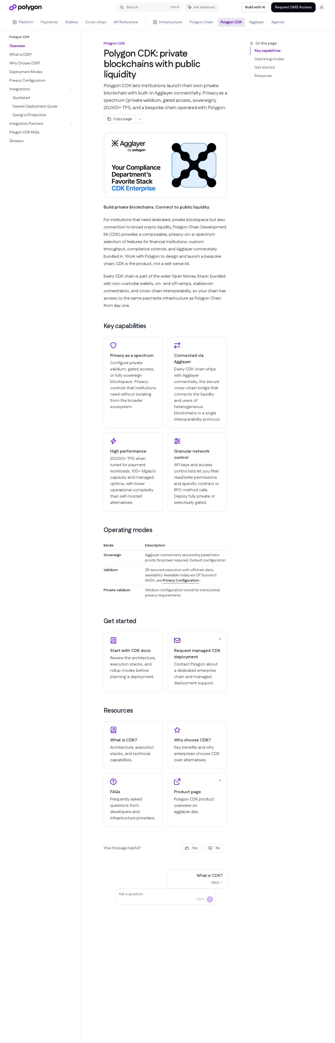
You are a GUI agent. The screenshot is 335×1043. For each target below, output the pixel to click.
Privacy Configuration (181, 580)
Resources (263, 75)
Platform (26, 22)
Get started (265, 67)
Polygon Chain (201, 22)
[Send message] (210, 899)
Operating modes (269, 59)
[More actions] (139, 119)
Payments (49, 22)
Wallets (71, 22)
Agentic (277, 22)
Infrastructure (170, 22)
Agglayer (256, 22)
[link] (133, 662)
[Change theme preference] (322, 7)
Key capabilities (267, 50)
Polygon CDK (231, 22)
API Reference (126, 22)
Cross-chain (95, 22)
